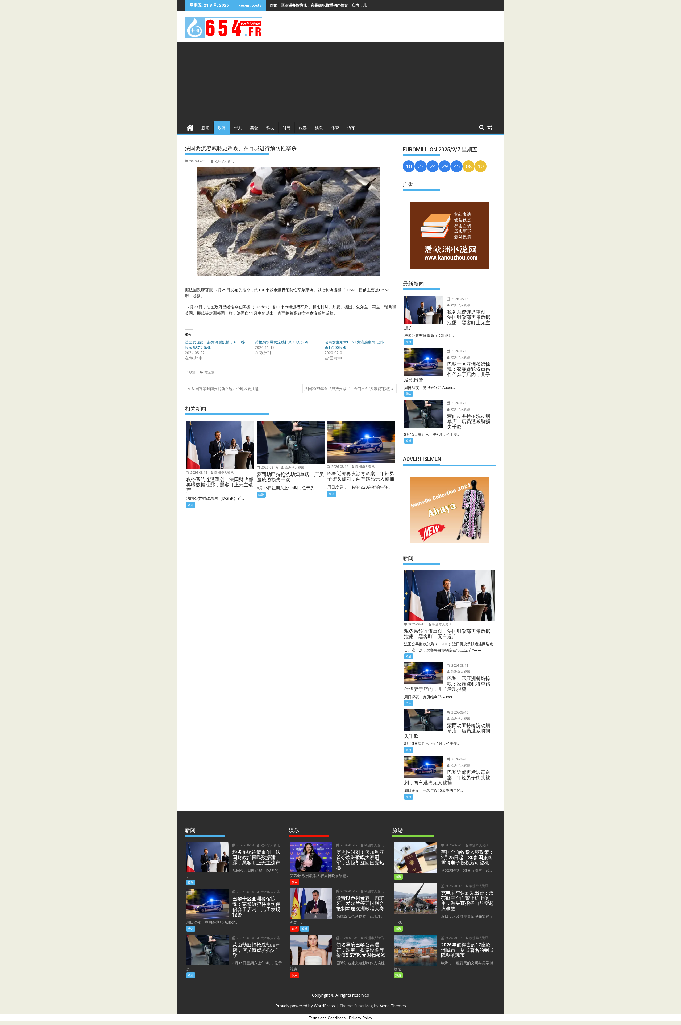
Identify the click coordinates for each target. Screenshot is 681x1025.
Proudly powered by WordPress (305, 1005)
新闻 (205, 128)
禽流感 (209, 372)
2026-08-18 (198, 472)
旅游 (303, 128)
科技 (270, 128)
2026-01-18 (453, 886)
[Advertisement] (340, 81)
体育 (335, 128)
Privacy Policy (360, 1018)
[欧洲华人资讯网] (190, 127)
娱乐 (319, 128)
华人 (238, 128)
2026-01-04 (453, 938)
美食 (254, 128)
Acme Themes (393, 1005)
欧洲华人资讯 (224, 161)
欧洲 (222, 128)
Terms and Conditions (327, 1018)
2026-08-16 (269, 467)
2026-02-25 (453, 845)
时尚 (286, 128)
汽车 (351, 128)
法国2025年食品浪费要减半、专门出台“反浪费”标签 (347, 388)
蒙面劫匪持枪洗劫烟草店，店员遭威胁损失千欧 (309, 5)
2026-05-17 (349, 845)
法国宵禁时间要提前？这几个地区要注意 (225, 388)
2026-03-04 (349, 938)
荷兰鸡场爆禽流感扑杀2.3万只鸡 (281, 342)
